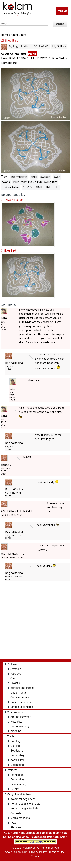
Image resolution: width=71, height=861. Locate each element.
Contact (35, 856)
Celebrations (15, 712)
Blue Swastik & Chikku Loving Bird (35, 182)
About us (15, 827)
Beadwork (16, 750)
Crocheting (17, 764)
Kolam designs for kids (24, 808)
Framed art (17, 774)
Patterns (12, 664)
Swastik (15, 683)
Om (12, 678)
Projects (12, 770)
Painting (15, 741)
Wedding (15, 731)
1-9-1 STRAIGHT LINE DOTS (41, 187)
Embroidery (17, 755)
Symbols (15, 669)
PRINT (32, 53)
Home (5, 35)
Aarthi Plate (17, 760)
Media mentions (20, 817)
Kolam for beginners (22, 799)
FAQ (13, 822)
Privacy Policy (38, 852)
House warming (20, 726)
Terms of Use (57, 852)
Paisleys (15, 673)
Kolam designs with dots (25, 803)
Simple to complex (21, 706)
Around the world (20, 716)
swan (57, 177)
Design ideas (18, 692)
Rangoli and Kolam (19, 794)
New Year (16, 721)
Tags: (4, 176)
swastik (45, 177)
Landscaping (18, 784)
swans (6, 182)
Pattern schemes (20, 702)
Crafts (10, 736)
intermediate (19, 177)
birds (34, 177)
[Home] (17, 16)
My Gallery (59, 46)
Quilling (15, 745)
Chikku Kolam (10, 187)
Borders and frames (22, 687)
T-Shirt (14, 789)
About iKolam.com (16, 852)
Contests (15, 813)
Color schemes (19, 697)
